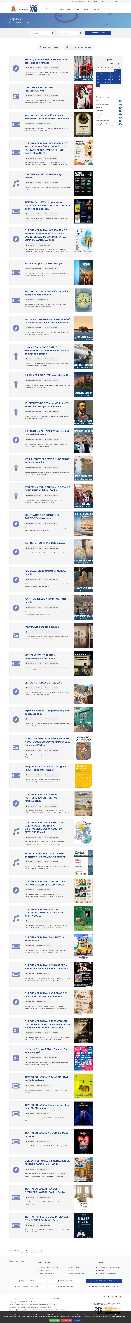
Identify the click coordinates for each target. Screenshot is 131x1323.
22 (115, 79)
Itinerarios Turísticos (112, 9)
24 (98, 82)
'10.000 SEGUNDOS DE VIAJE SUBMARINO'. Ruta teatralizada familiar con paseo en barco (47, 350)
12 (105, 76)
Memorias (64, 1310)
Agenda (29, 22)
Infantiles (99, 114)
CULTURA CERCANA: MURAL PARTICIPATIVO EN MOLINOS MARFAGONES (41, 797)
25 (101, 82)
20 (109, 79)
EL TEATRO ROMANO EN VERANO (43, 682)
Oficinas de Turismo (79, 1)
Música (98, 100)
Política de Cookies (45, 1310)
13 (109, 76)
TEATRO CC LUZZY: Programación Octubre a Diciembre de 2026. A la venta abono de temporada (47, 205)
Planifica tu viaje (64, 9)
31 (98, 85)
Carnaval (71, 1270)
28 (112, 82)
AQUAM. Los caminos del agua (42, 626)
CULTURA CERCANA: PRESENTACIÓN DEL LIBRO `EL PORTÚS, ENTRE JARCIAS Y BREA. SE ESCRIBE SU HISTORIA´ (47, 1024)
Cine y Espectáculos (102, 104)
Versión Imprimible (50, 47)
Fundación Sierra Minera (47, 1273)
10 (98, 76)
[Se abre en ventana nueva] (22, 1261)
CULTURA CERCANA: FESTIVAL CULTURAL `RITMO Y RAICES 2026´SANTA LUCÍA (44, 912)
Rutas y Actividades (102, 120)
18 (101, 79)
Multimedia (97, 9)
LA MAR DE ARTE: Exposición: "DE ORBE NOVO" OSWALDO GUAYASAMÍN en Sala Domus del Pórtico (47, 741)
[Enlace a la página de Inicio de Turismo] (33, 7)
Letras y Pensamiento (103, 124)
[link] (18, 7)
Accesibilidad (56, 1310)
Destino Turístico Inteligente (28, 1287)
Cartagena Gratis (66, 1281)
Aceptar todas (54, 1320)
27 (109, 82)
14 (112, 76)
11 (101, 76)
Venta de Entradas (105, 1281)
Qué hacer (86, 9)
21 (112, 79)
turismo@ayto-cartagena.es (107, 1273)
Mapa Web (12, 1310)
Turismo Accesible (66, 1287)
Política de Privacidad (31, 1310)
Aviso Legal (20, 1310)
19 (105, 79)
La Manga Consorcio (74, 1267)
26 (105, 82)
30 (119, 82)
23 (119, 79)
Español (96, 1)
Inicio (11, 22)
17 (98, 79)
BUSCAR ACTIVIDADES (98, 33)
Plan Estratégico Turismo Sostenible (105, 1287)
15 (115, 76)
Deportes (99, 107)
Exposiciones (100, 110)
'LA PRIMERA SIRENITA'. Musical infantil (46, 375)
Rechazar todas (66, 1320)
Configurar (77, 1320)
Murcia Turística (45, 1270)
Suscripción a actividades (79, 47)
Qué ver (76, 9)
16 (119, 76)
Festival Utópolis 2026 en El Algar (43, 263)
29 (115, 82)
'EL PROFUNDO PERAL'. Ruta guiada (45, 543)
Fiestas (98, 117)
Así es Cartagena (50, 9)
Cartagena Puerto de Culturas (49, 1267)
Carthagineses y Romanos (76, 1273)
